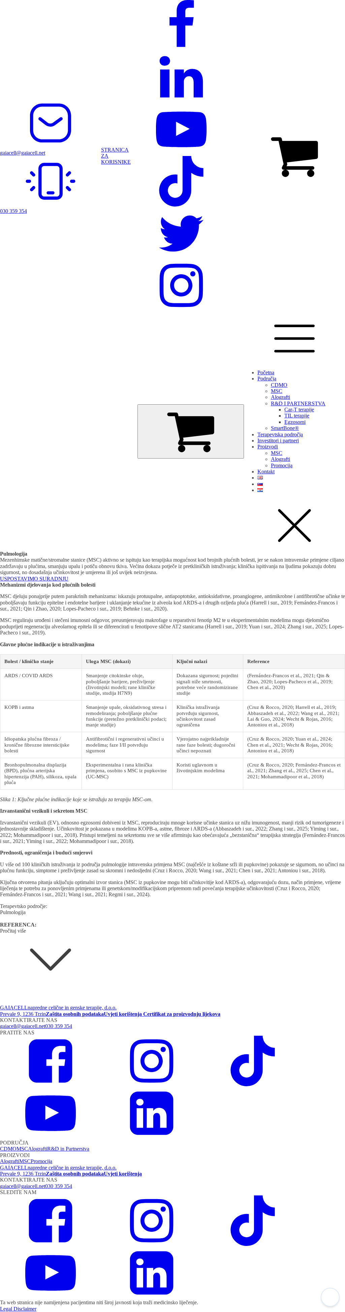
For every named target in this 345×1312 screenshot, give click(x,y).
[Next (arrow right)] (333, 656)
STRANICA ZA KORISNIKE (116, 156)
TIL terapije (296, 415)
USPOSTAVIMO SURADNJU (34, 579)
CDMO (279, 385)
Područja (266, 378)
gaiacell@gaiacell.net (22, 1026)
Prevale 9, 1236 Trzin (23, 1014)
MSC (276, 391)
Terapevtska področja (280, 434)
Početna (265, 372)
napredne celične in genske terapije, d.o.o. (72, 1007)
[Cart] (190, 431)
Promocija (281, 465)
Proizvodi (267, 446)
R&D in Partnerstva (68, 1149)
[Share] (308, 7)
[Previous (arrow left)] (12, 656)
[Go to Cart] (294, 156)
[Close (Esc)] (322, 7)
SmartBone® (285, 428)
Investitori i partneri (278, 440)
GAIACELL (14, 1007)
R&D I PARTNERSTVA (298, 403)
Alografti (280, 397)
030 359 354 (58, 1026)
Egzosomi (295, 422)
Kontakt (266, 471)
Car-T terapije (299, 409)
